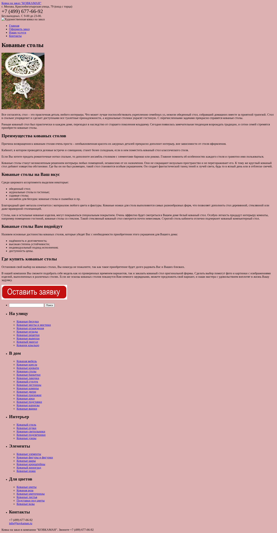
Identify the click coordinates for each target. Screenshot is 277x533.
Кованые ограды (27, 331)
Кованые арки (26, 398)
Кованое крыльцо (28, 345)
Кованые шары (26, 460)
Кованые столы (26, 371)
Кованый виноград (29, 467)
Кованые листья (27, 497)
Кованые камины (28, 388)
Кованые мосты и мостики (34, 324)
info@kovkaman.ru (20, 523)
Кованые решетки (28, 335)
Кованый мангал (27, 341)
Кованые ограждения (30, 328)
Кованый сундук (27, 381)
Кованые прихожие (29, 395)
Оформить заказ (19, 29)
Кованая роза (25, 490)
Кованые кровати (28, 368)
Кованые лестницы (29, 385)
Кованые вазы (26, 504)
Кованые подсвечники (31, 434)
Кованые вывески (28, 338)
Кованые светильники (31, 431)
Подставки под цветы (31, 500)
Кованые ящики (27, 408)
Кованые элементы (29, 454)
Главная (14, 25)
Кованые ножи (26, 471)
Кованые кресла (27, 364)
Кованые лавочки (28, 378)
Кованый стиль (26, 424)
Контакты (15, 35)
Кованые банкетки (29, 374)
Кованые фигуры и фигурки (35, 457)
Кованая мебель (27, 361)
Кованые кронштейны (31, 464)
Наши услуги (17, 32)
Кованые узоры (26, 438)
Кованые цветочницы (31, 493)
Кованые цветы (27, 487)
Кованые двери (26, 391)
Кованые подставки (29, 401)
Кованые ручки (26, 428)
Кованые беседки (28, 321)
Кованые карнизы (28, 405)
